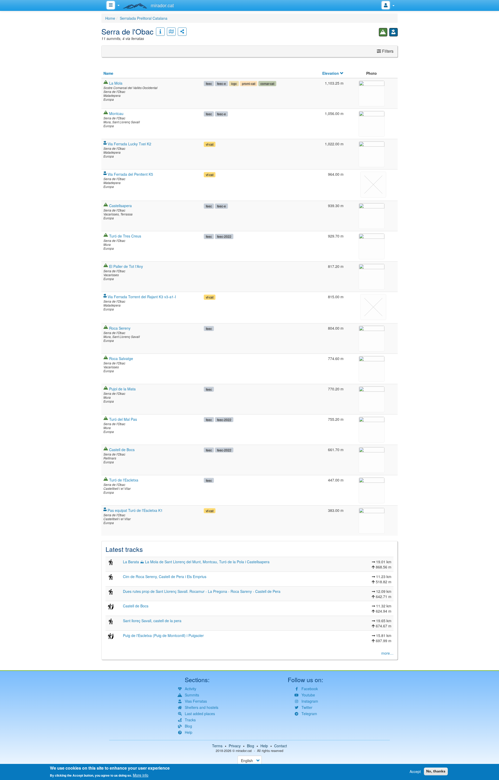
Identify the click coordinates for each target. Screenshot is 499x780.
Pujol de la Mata (122, 388)
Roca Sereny (119, 328)
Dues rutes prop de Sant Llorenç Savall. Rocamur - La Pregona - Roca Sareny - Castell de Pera (201, 591)
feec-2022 (224, 236)
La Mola (115, 83)
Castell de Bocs (122, 449)
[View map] (171, 32)
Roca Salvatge (121, 358)
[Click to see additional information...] (160, 32)
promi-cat (248, 83)
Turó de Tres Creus (125, 236)
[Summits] (383, 32)
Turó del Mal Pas (123, 419)
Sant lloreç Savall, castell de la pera (152, 620)
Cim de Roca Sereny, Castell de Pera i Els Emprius (164, 576)
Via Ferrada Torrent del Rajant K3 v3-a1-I (142, 296)
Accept (415, 771)
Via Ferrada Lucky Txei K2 (129, 143)
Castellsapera (120, 205)
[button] (372, 92)
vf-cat (209, 144)
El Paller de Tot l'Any (126, 266)
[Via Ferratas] (393, 32)
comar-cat (267, 83)
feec (209, 83)
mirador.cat (244, 750)
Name (108, 73)
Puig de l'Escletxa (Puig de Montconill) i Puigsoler (163, 635)
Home (110, 18)
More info (140, 774)
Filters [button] (387, 51)
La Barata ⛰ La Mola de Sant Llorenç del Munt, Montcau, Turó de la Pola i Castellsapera (196, 561)
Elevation (330, 73)
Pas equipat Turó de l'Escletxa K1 (135, 510)
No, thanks (435, 771)
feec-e (221, 83)
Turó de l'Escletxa (123, 480)
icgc (234, 83)
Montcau (116, 113)
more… (387, 653)
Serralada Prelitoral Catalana (143, 18)
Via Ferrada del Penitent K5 (130, 174)
